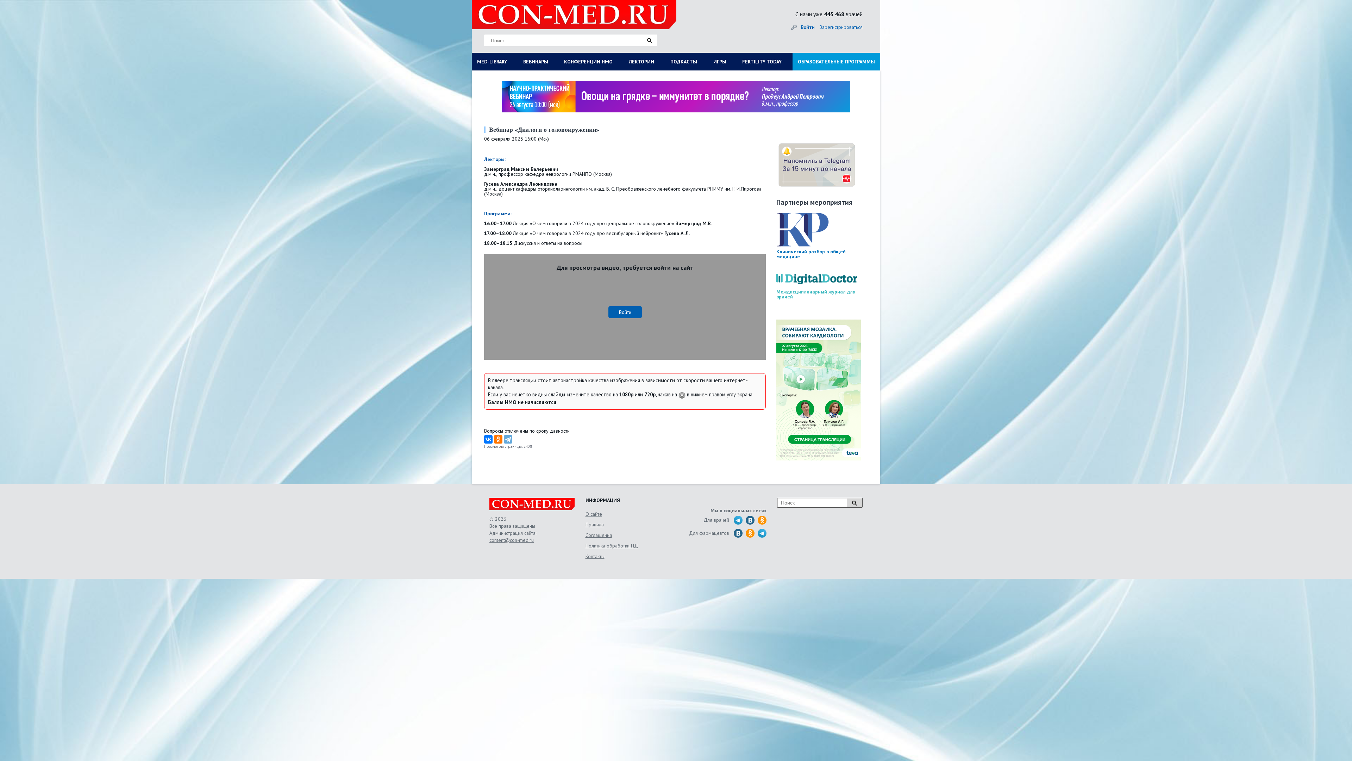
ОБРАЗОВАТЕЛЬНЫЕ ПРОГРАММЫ (836, 61)
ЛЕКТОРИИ (641, 61)
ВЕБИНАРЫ (535, 61)
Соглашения (599, 535)
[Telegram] (508, 439)
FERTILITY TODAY (762, 61)
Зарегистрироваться (841, 27)
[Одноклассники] (498, 439)
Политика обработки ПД (612, 546)
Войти (808, 27)
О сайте (594, 514)
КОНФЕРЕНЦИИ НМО (588, 61)
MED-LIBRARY (492, 61)
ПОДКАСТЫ (683, 61)
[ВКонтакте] (488, 439)
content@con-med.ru (511, 540)
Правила (595, 524)
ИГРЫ (719, 61)
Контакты (595, 556)
